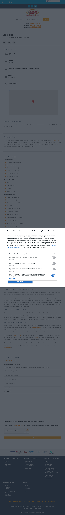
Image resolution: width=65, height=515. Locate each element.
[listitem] (32, 254)
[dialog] (32, 257)
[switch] (53, 257)
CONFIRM (20, 282)
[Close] (61, 231)
